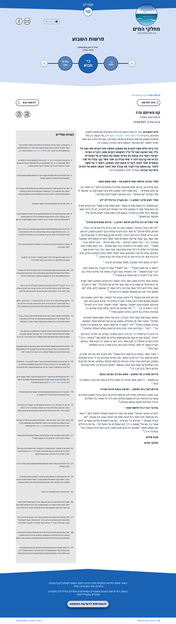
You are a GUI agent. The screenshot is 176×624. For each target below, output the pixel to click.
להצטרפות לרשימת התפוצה (88, 604)
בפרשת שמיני (30, 426)
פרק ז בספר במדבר (58, 145)
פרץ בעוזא (40, 426)
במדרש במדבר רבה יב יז (56, 160)
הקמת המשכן (37, 150)
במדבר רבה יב (150, 408)
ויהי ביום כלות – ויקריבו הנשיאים (122, 136)
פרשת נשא (154, 95)
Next (131, 63)
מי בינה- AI (50, 21)
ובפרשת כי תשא (34, 550)
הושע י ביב (87, 338)
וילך (65, 65)
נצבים (65, 61)
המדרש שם (60, 191)
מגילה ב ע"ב (43, 352)
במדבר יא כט (48, 219)
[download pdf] (19, 114)
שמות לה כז (46, 550)
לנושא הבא (29, 102)
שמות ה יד (133, 424)
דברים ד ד (138, 369)
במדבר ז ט (35, 523)
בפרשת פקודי (26, 150)
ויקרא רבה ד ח (27, 336)
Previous (45, 63)
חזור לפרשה (148, 102)
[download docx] (27, 114)
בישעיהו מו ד (48, 334)
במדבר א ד (151, 431)
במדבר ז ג (152, 242)
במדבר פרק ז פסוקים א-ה (124, 170)
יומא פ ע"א (34, 352)
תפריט (88, 5)
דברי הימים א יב (148, 308)
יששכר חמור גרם (55, 382)
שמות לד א (23, 550)
